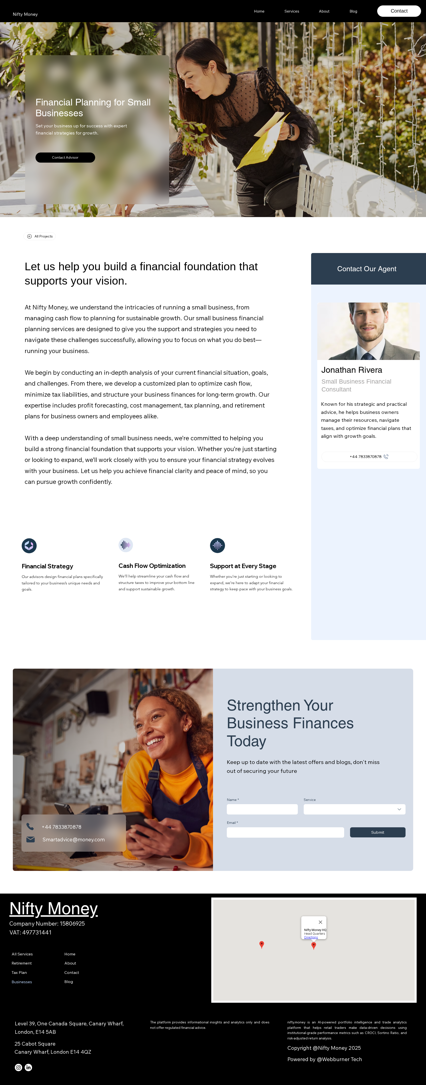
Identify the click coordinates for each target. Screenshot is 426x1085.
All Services (22, 953)
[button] (291, 11)
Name (233, 799)
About (70, 963)
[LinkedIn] (28, 1067)
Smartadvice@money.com (73, 839)
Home (69, 953)
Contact (399, 11)
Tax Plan (19, 972)
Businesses (22, 981)
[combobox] (355, 809)
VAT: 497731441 (30, 932)
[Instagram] (18, 1067)
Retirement (22, 963)
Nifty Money (25, 14)
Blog (68, 981)
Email (232, 822)
